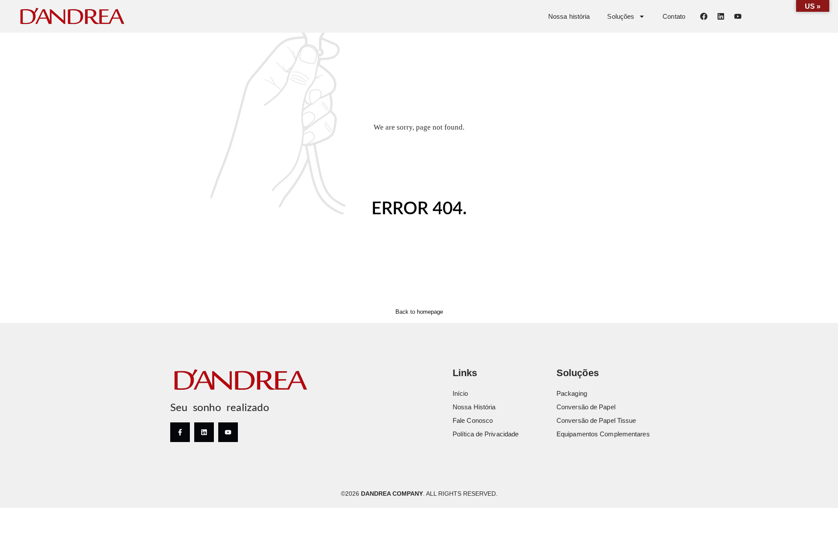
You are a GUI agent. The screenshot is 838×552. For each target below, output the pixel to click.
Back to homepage (419, 312)
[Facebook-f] (180, 432)
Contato (674, 16)
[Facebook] (703, 16)
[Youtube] (737, 16)
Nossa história (569, 16)
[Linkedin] (720, 16)
